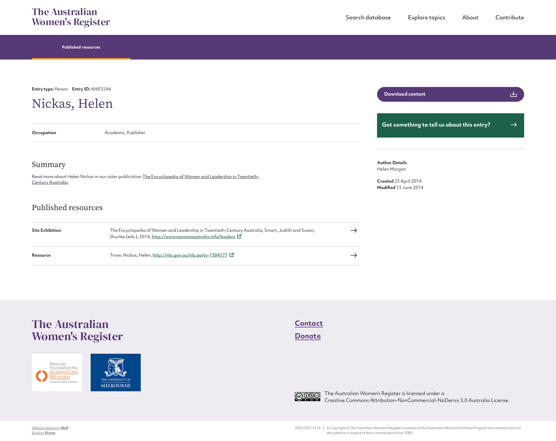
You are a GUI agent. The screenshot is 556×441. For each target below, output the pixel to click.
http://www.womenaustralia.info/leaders (193, 237)
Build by (43, 433)
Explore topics (426, 17)
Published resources (81, 47)
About (470, 17)
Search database (368, 17)
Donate (308, 336)
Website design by (50, 428)
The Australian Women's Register (71, 17)
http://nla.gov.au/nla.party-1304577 (190, 255)
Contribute (509, 17)
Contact (309, 323)
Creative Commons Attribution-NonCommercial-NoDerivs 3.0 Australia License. (417, 400)
